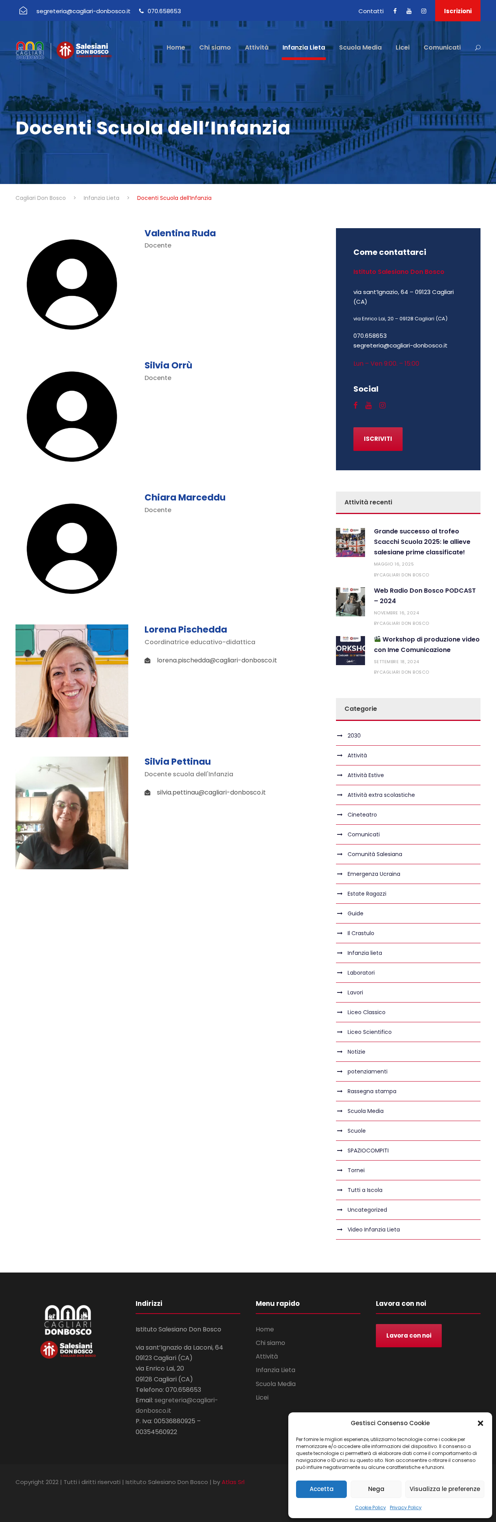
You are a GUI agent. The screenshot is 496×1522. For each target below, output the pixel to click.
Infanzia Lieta (303, 47)
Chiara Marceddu (185, 497)
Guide (355, 913)
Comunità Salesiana (375, 854)
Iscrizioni (458, 11)
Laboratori (361, 973)
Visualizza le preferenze (445, 1489)
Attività (257, 47)
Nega (376, 1489)
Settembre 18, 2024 (396, 662)
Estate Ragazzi (367, 894)
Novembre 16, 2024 (396, 613)
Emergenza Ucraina (374, 874)
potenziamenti (368, 1071)
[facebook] (395, 11)
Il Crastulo (361, 933)
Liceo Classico (367, 1012)
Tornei (356, 1170)
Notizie (356, 1052)
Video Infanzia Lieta (374, 1229)
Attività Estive (366, 775)
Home (176, 47)
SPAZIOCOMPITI (368, 1150)
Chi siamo (215, 47)
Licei (403, 47)
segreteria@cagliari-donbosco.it (83, 11)
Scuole (357, 1131)
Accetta (322, 1489)
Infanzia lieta (365, 953)
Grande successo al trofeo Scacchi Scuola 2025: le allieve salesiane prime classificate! (422, 542)
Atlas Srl (233, 1482)
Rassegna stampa (372, 1091)
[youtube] (409, 11)
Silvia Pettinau (178, 761)
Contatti (371, 11)
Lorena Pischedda (186, 629)
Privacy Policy (406, 1507)
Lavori (355, 992)
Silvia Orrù (168, 365)
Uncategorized (367, 1210)
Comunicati (442, 47)
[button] (480, 1423)
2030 (354, 736)
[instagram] (423, 11)
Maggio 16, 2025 (394, 564)
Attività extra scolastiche (381, 795)
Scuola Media (360, 47)
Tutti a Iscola (365, 1190)
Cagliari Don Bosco (404, 575)
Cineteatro (362, 815)
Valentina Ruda (180, 233)
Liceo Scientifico (370, 1032)
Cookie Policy (370, 1507)
